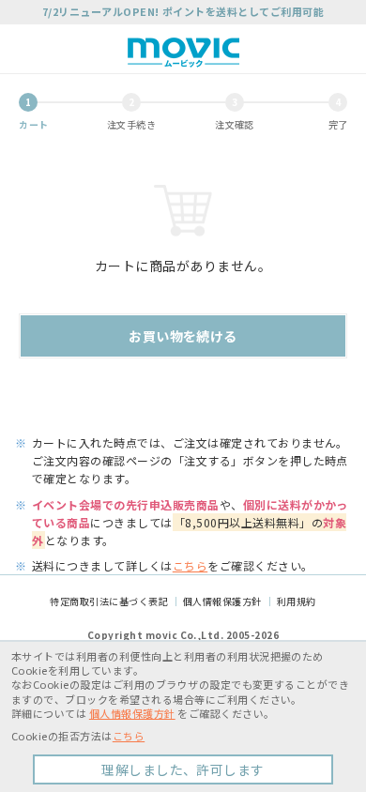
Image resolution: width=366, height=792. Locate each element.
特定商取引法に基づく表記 (109, 601)
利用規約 (296, 601)
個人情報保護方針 (222, 601)
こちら (190, 565)
